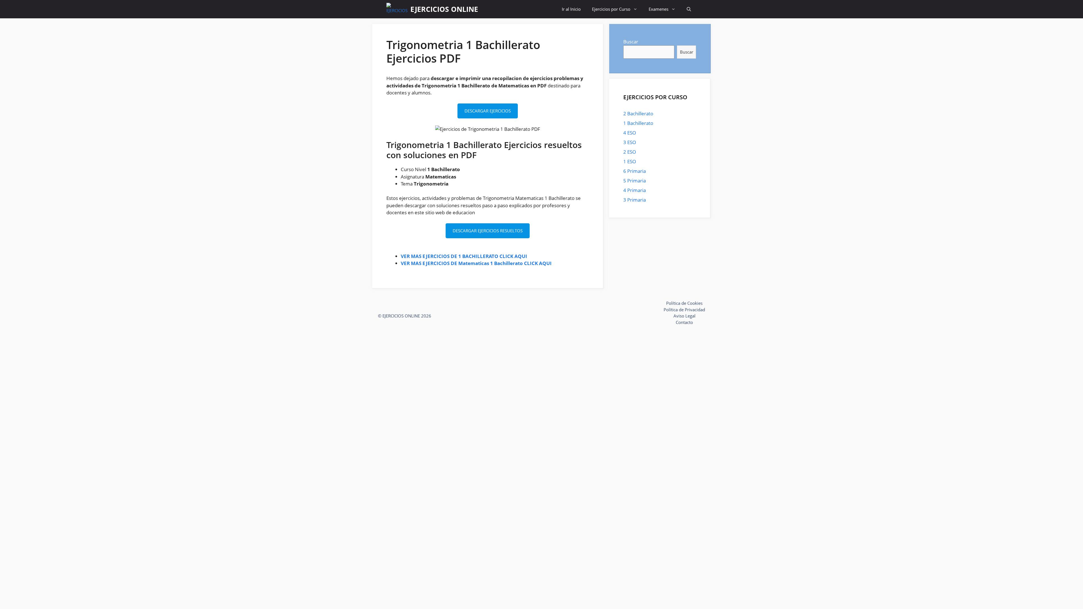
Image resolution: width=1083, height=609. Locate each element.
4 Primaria (634, 190)
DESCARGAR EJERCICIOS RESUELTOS (488, 230)
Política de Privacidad (684, 309)
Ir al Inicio (571, 9)
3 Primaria (634, 200)
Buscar (630, 41)
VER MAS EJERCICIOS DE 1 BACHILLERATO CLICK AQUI (464, 256)
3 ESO (629, 142)
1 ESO (629, 161)
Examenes (658, 9)
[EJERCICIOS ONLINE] (397, 9)
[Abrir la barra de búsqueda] (689, 9)
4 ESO (629, 132)
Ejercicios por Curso (611, 9)
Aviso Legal (684, 316)
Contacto (684, 322)
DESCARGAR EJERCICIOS (488, 111)
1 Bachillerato (638, 123)
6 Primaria (634, 171)
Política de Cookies (684, 303)
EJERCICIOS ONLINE (444, 9)
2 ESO (629, 152)
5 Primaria (634, 180)
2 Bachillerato (638, 113)
